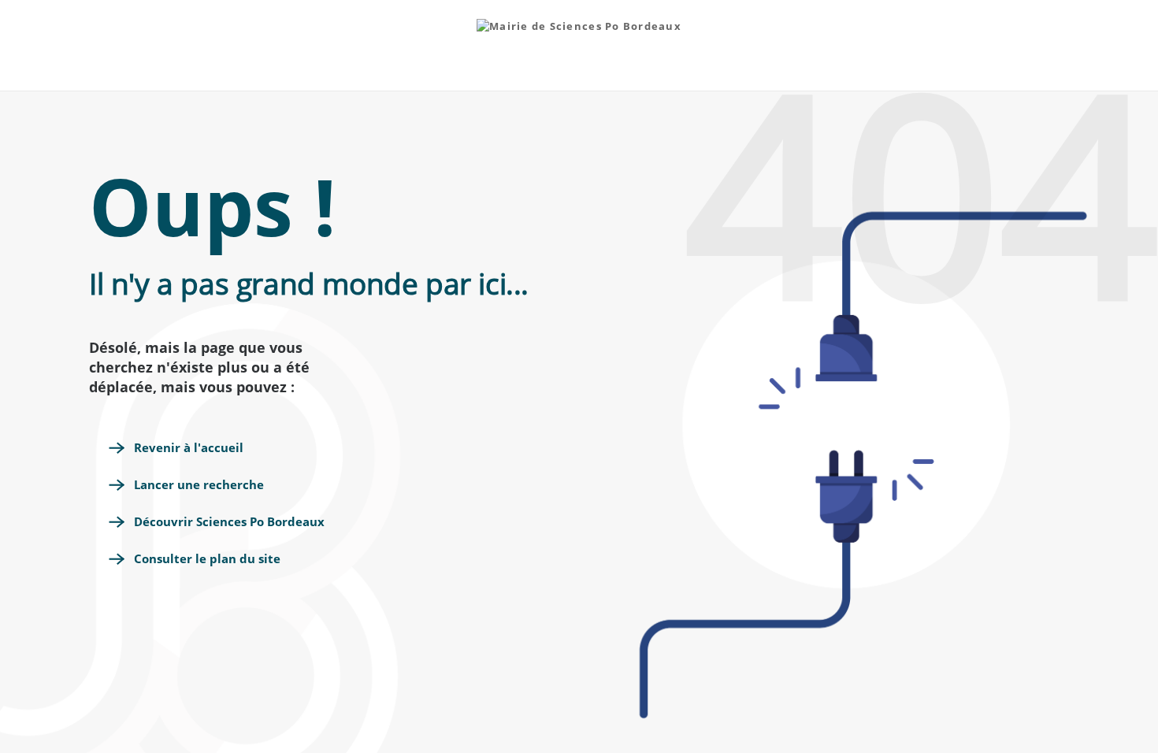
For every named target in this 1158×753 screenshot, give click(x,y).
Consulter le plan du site (207, 558)
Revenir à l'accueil (188, 447)
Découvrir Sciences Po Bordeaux (229, 521)
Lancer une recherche (199, 484)
